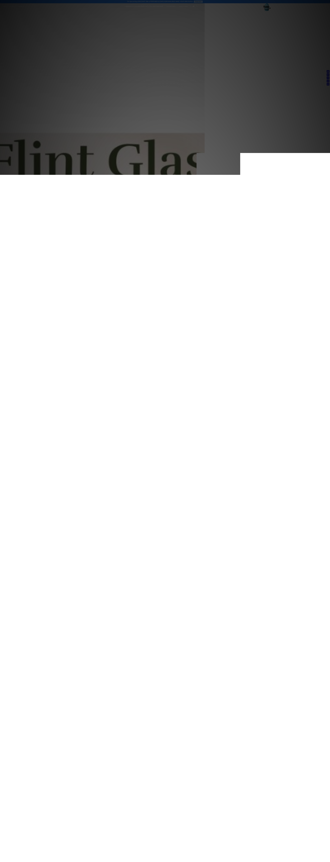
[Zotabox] (190, 462)
